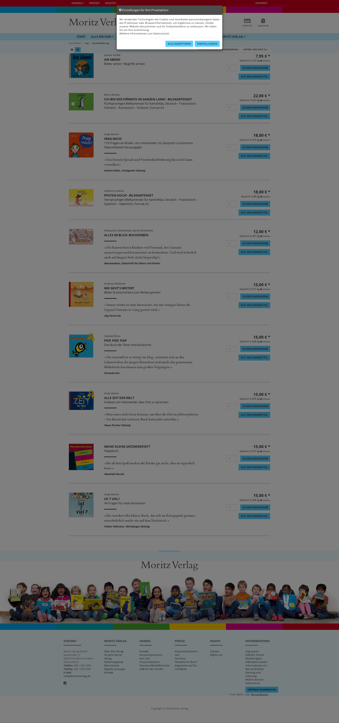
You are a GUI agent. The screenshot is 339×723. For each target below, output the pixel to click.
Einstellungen (207, 43)
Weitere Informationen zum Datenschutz (144, 33)
